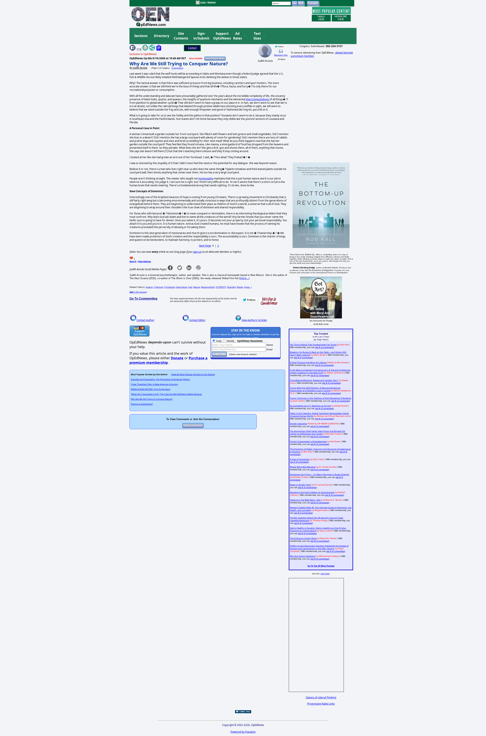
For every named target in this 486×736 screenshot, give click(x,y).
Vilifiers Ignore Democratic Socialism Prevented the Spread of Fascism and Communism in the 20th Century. (319, 547)
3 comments (177, 68)
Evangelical (181, 287)
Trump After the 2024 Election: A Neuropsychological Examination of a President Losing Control (315, 389)
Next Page (205, 245)
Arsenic (149, 287)
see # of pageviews (324, 347)
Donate (177, 358)
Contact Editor (197, 320)
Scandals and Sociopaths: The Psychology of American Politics (160, 379)
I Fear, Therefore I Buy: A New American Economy (154, 384)
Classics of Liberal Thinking (321, 697)
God (190, 287)
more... (244, 278)
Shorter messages (298, 423)
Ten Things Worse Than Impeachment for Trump (313, 344)
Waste (240, 287)
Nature (196, 287)
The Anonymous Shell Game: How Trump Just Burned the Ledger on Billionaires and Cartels (317, 432)
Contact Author (145, 320)
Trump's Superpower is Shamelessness (308, 441)
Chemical (158, 287)
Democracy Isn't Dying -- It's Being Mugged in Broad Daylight (319, 474)
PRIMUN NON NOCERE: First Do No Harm (150, 389)
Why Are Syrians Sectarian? (303, 556)
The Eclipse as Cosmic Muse (303, 538)
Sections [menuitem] (141, 36)
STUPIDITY (221, 287)
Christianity (169, 287)
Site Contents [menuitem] (181, 36)
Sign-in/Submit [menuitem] (200, 36)
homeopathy (205, 178)
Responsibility (208, 287)
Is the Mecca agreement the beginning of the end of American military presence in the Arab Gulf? (320, 371)
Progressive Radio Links (321, 703)
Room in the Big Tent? (300, 484)
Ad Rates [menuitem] (237, 36)
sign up (197, 251)
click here (325, 573)
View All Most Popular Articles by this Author (193, 374)
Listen (192, 48)
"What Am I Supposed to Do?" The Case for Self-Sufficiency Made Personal (166, 394)
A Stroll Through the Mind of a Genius (308, 362)
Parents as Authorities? (142, 404)
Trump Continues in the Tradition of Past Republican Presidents (320, 398)
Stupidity (231, 287)
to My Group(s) (138, 292)
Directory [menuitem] (161, 36)
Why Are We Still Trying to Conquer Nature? (178, 63)
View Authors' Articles (254, 320)
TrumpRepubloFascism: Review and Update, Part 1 (314, 380)
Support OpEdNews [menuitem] (220, 36)
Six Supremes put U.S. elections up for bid (310, 405)
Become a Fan (281, 55)
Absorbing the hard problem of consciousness (312, 492)
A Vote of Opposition (300, 459)
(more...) (248, 287)
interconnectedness (258, 99)
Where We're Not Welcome (302, 467)
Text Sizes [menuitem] (257, 36)
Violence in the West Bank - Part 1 (306, 500)
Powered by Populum (243, 732)
